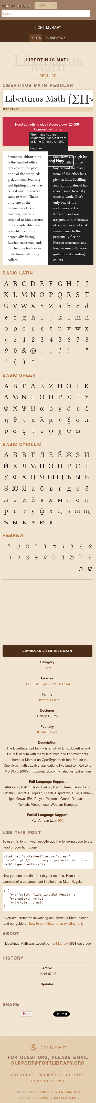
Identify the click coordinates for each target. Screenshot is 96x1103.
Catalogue (22, 1074)
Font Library (59, 943)
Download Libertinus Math (47, 651)
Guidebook (56, 38)
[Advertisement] (35, 612)
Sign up (8, 6)
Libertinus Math (48, 699)
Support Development (57, 1097)
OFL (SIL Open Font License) (48, 683)
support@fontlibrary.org (48, 1063)
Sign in (24, 6)
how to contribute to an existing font (55, 923)
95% (61, 820)
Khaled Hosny (48, 732)
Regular (48, 75)
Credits (74, 1074)
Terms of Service (49, 1080)
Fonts (35, 38)
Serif (48, 667)
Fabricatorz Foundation (58, 1092)
